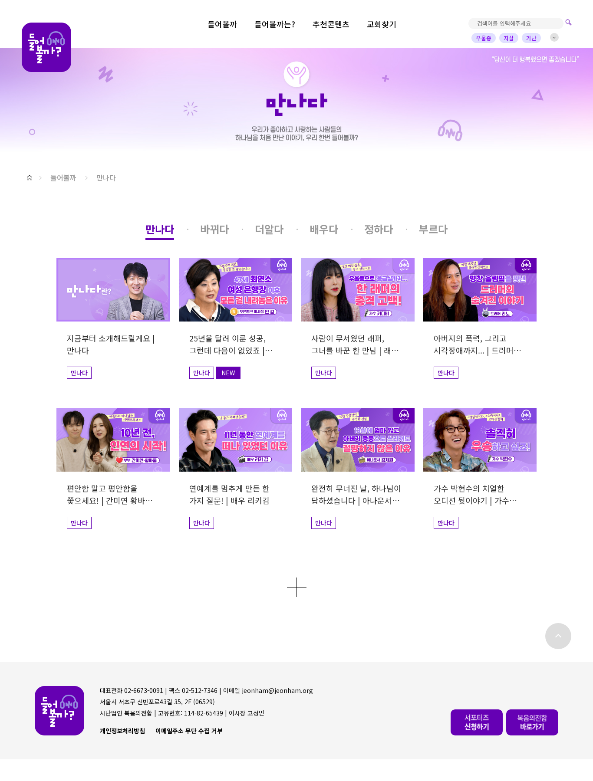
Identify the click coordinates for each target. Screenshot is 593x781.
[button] (29, 177)
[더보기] (296, 587)
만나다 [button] (106, 177)
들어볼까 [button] (63, 177)
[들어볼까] (46, 47)
